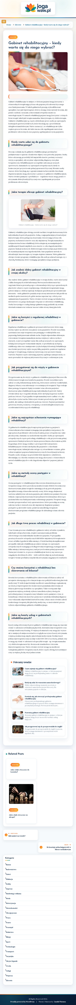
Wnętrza (9, 976)
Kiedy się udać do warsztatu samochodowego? (42, 683)
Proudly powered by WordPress (22, 1002)
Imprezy (9, 889)
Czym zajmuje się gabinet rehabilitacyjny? (40, 669)
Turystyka (9, 956)
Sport (8, 942)
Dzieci (8, 874)
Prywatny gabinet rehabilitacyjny (37, 713)
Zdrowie (13, 37)
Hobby (8, 884)
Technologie (10, 947)
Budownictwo (11, 869)
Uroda (8, 966)
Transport (10, 951)
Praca (8, 918)
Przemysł (9, 927)
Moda (8, 898)
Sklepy (8, 937)
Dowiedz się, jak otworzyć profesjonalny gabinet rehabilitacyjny (43, 697)
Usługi (8, 971)
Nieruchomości (11, 908)
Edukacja (9, 879)
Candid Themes (60, 1002)
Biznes (8, 865)
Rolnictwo (10, 932)
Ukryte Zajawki (11, 961)
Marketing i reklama (13, 894)
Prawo (8, 923)
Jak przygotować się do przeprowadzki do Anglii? (43, 726)
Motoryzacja (11, 903)
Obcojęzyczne (11, 913)
